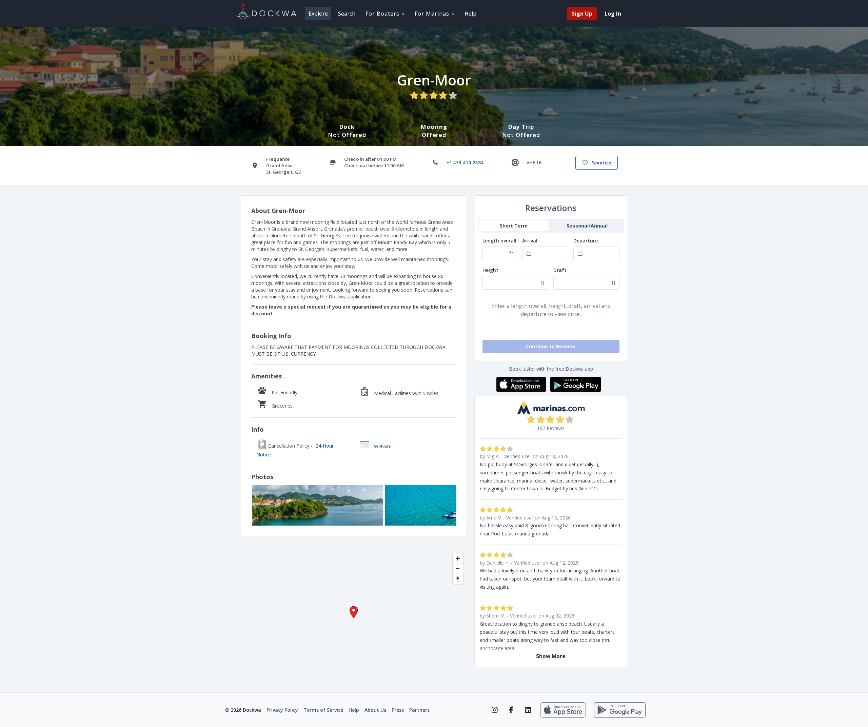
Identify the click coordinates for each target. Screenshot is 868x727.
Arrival (529, 240)
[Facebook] (511, 710)
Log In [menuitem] (613, 13)
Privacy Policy (282, 710)
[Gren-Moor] (317, 505)
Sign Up (582, 13)
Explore (318, 13)
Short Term (514, 225)
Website (383, 446)
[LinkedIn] (528, 710)
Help (470, 13)
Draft (560, 270)
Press (398, 710)
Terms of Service (323, 710)
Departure (585, 240)
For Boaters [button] (383, 13)
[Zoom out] (458, 569)
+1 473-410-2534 (465, 162)
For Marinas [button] (433, 13)
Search (346, 13)
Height (490, 270)
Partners (419, 710)
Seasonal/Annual (587, 225)
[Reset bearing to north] (458, 579)
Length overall (499, 240)
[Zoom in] (458, 558)
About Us (375, 710)
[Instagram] (494, 710)
